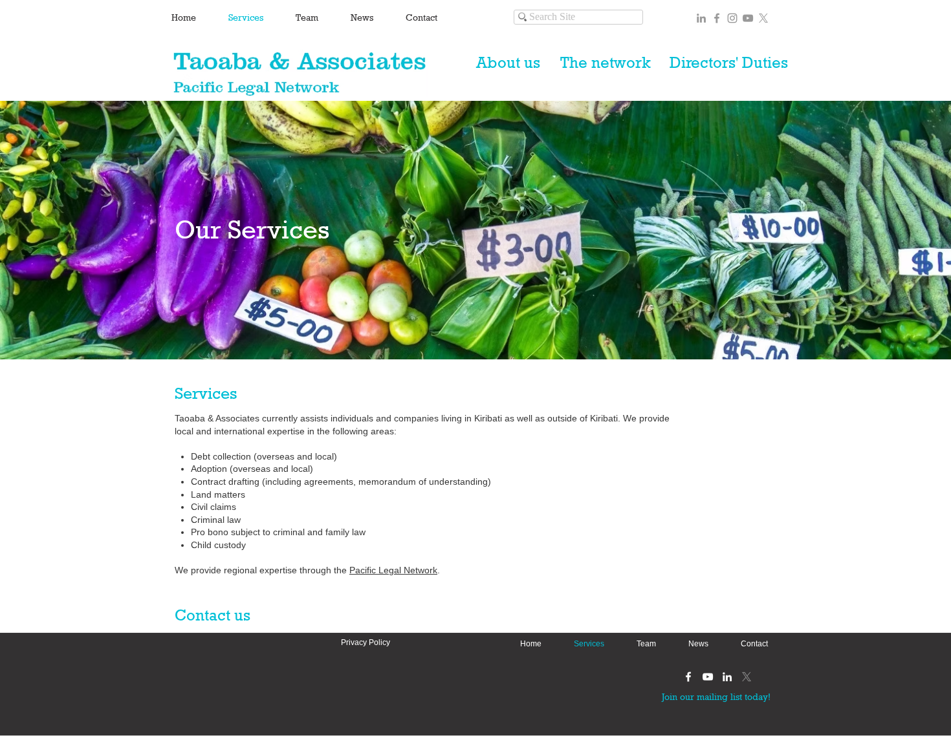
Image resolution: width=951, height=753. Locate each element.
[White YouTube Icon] (707, 676)
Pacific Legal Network (393, 570)
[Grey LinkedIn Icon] (701, 18)
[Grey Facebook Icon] (716, 18)
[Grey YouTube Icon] (747, 18)
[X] (763, 18)
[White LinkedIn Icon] (727, 676)
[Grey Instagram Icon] (732, 18)
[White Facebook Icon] (688, 676)
